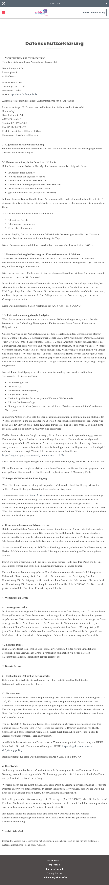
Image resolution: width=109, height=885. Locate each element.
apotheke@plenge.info (24, 94)
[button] (54, 3)
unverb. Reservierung (93, 12)
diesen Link (35, 495)
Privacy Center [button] (55, 873)
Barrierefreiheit (54, 869)
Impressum (54, 864)
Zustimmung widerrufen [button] (54, 877)
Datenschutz (54, 860)
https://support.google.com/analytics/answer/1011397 (33, 455)
